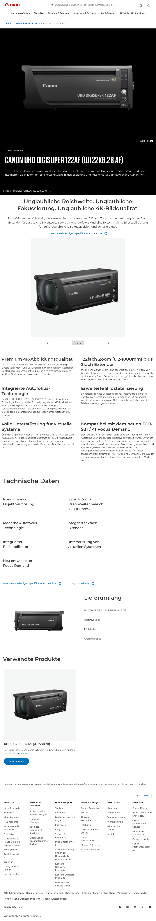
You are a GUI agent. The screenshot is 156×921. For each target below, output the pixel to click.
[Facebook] (120, 907)
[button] (49, 342)
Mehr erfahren (17, 761)
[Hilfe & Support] (117, 13)
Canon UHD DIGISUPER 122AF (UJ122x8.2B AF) (25, 191)
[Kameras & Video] (31, 13)
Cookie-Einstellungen (55, 898)
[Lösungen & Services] (97, 13)
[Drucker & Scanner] (70, 13)
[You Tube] (150, 907)
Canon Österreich (14, 907)
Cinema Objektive (14, 150)
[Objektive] (45, 13)
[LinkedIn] (135, 907)
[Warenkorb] (148, 5)
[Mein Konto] (141, 5)
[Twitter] (142, 907)
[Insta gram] (127, 907)
